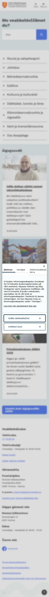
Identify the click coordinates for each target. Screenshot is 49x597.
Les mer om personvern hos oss (20, 306)
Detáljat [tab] (21, 269)
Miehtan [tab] (8, 269)
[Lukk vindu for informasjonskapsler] (44, 266)
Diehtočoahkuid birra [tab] (38, 270)
